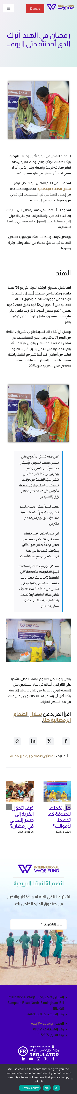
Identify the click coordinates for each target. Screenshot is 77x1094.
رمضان (49, 756)
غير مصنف (16, 756)
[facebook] (53, 1058)
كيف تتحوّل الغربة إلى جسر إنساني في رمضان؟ (22, 817)
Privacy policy (30, 1087)
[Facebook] (66, 741)
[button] (68, 807)
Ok (57, 1087)
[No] (72, 1079)
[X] (49, 741)
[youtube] (31, 1058)
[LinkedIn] (33, 741)
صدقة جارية (34, 756)
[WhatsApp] (17, 741)
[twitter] (46, 1058)
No (47, 1087)
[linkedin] (23, 1058)
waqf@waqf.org (42, 1023)
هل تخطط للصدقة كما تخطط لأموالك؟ (59, 817)
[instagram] (38, 1058)
